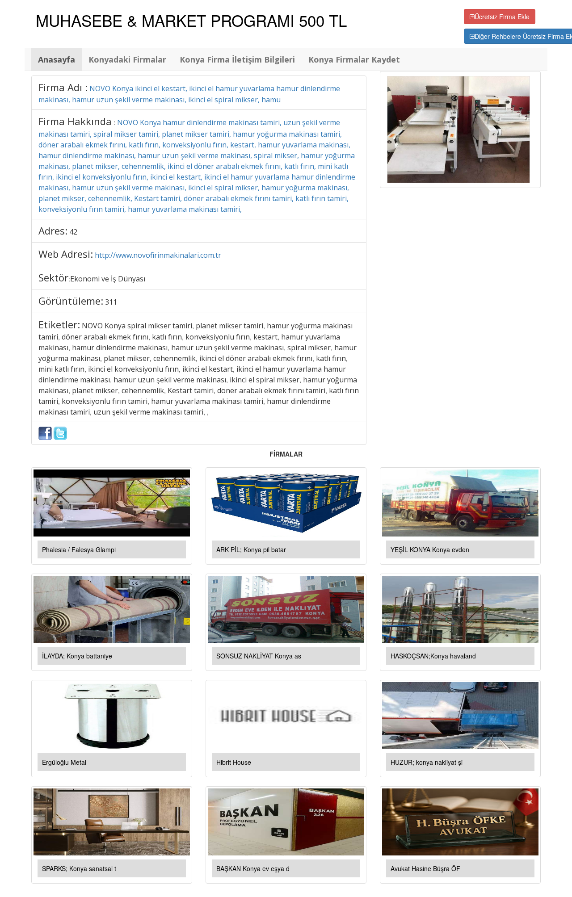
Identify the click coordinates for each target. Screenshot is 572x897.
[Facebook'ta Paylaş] (45, 432)
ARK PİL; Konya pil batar (251, 549)
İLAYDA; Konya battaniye (77, 655)
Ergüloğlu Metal (64, 762)
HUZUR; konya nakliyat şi (427, 762)
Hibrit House (233, 762)
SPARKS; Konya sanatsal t (79, 868)
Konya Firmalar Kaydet (354, 59)
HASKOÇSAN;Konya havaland (433, 655)
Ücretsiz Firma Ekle (502, 16)
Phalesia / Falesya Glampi (79, 549)
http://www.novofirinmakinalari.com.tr (158, 255)
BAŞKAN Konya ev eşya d (253, 868)
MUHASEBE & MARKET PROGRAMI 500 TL (191, 20)
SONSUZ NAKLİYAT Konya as (258, 655)
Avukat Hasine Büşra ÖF (425, 868)
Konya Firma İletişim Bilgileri (237, 59)
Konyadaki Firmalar (127, 59)
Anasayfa (56, 59)
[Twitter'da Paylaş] (60, 432)
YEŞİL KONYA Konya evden (430, 549)
